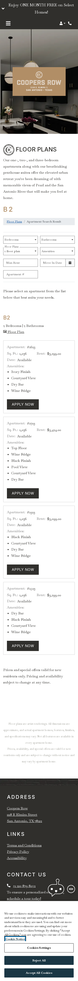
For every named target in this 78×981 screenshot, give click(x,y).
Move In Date (52, 263)
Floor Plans (14, 221)
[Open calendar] (70, 263)
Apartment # (15, 274)
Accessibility (17, 858)
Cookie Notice (15, 939)
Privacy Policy (18, 851)
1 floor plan (13, 250)
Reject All (39, 960)
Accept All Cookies (39, 973)
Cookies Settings (39, 948)
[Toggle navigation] (8, 23)
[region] (39, 941)
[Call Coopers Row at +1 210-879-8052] (70, 23)
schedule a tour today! (24, 898)
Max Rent (13, 263)
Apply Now (25, 404)
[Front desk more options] (71, 889)
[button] (39, 8)
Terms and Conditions (24, 845)
